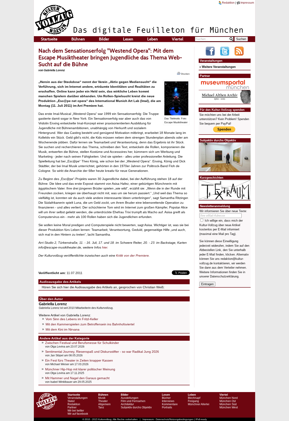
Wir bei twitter (76, 410)
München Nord (228, 398)
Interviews (168, 401)
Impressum (247, 2)
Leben (152, 39)
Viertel (177, 39)
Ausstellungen (129, 398)
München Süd (228, 404)
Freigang (193, 401)
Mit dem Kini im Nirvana (62, 329)
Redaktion (228, 2)
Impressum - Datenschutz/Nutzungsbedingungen (167, 419)
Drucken (185, 74)
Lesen (128, 39)
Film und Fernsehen (133, 401)
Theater (103, 401)
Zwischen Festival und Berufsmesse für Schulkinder (82, 343)
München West (228, 407)
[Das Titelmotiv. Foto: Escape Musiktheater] (176, 114)
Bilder (104, 39)
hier (104, 247)
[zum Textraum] (224, 197)
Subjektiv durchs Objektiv (136, 407)
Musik (101, 398)
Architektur (127, 404)
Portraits (167, 407)
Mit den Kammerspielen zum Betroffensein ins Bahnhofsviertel (90, 324)
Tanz (101, 407)
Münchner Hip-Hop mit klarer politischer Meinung (80, 369)
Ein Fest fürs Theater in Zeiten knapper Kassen (79, 360)
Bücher (166, 398)
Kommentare (170, 404)
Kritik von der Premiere (132, 255)
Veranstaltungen (78, 398)
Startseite (49, 39)
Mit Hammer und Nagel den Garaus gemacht (77, 378)
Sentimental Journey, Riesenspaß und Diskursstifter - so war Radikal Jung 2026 (102, 351)
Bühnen (78, 39)
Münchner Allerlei (198, 404)
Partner (72, 407)
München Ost (227, 401)
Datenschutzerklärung (224, 276)
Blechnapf (194, 398)
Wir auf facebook (78, 413)
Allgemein (104, 404)
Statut (71, 401)
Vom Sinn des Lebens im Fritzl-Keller (72, 319)
